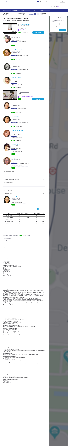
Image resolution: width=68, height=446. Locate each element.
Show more (6, 187)
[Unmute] (13, 32)
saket (61, 24)
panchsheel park (62, 26)
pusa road (53, 26)
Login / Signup (63, 1)
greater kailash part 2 (55, 24)
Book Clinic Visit (38, 32)
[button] (7, 10)
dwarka (57, 26)
